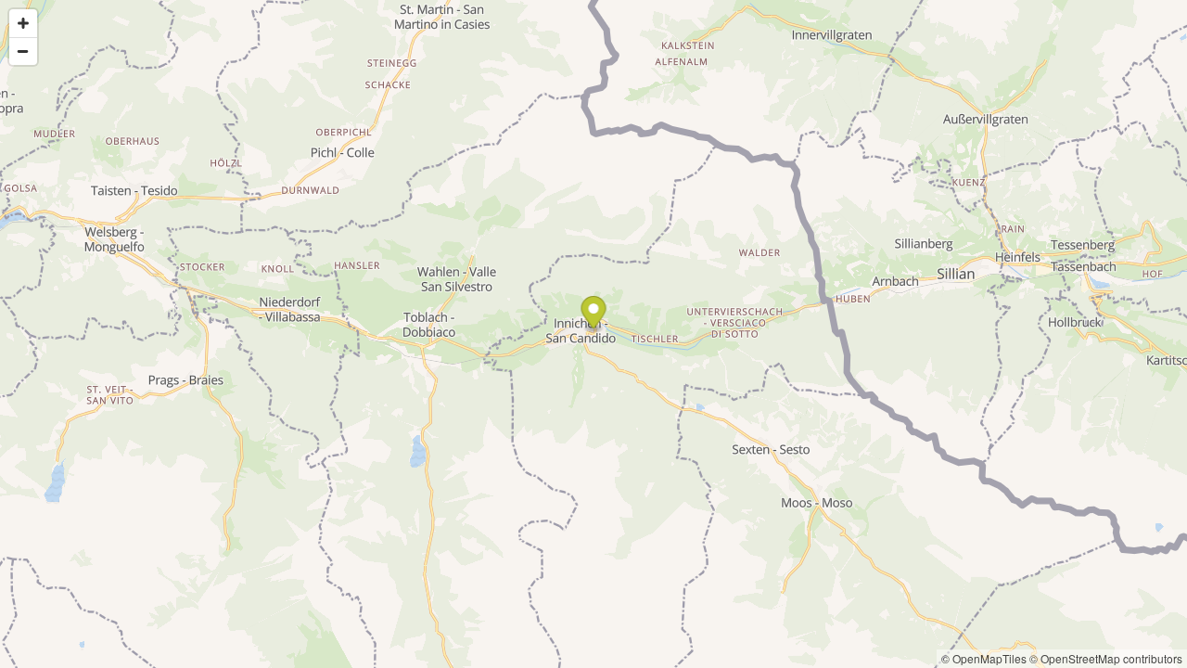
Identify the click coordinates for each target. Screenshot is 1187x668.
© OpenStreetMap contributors (1105, 658)
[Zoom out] (23, 51)
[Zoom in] (23, 23)
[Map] (593, 334)
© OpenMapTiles (984, 658)
